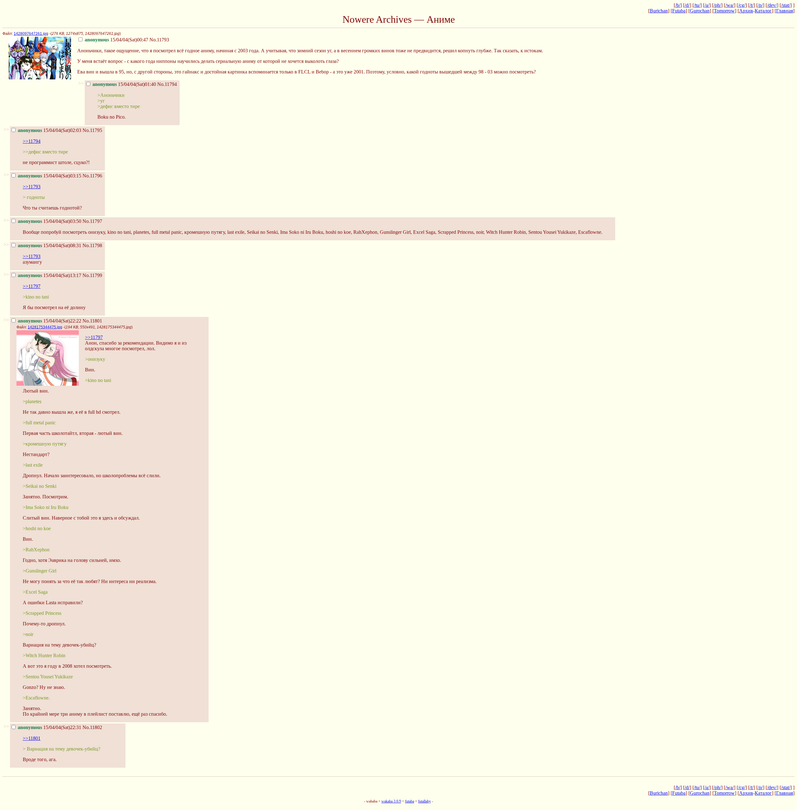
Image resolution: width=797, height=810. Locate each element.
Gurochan (700, 10)
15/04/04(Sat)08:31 (49, 245)
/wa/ (729, 5)
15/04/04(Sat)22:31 (49, 727)
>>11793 (31, 186)
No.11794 (167, 84)
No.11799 (92, 275)
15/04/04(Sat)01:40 (124, 84)
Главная (784, 10)
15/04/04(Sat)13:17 (49, 275)
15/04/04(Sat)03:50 (49, 221)
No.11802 (92, 727)
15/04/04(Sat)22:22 (49, 320)
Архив (746, 10)
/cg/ (741, 5)
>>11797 (31, 286)
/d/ (687, 5)
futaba (409, 801)
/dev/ (772, 5)
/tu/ (697, 5)
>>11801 (31, 738)
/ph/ (717, 5)
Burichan (659, 10)
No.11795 (92, 130)
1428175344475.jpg (45, 327)
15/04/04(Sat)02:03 (49, 130)
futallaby (424, 801)
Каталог (763, 10)
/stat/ (785, 5)
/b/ (677, 5)
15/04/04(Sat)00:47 (116, 39)
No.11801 (92, 320)
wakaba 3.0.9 (391, 801)
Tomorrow (724, 10)
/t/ (751, 5)
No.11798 (92, 245)
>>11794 (31, 141)
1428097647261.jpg (31, 33)
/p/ (760, 5)
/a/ (707, 5)
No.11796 (92, 175)
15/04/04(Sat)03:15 (49, 175)
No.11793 (159, 39)
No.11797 (92, 221)
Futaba (679, 10)
